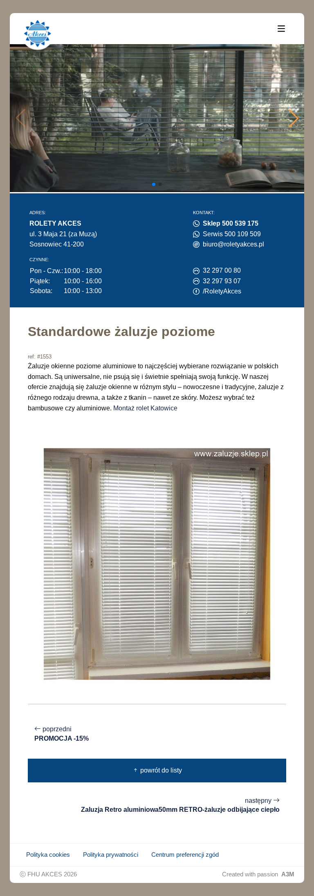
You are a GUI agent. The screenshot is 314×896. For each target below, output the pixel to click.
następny (180, 805)
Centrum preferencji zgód (185, 854)
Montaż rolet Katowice (145, 408)
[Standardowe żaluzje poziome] (157, 563)
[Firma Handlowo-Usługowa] (37, 33)
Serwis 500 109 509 (232, 234)
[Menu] (281, 28)
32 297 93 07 (222, 281)
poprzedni (61, 734)
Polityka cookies (48, 854)
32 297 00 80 (222, 270)
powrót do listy (160, 770)
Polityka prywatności (110, 854)
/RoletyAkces (222, 291)
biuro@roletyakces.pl (233, 244)
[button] (294, 118)
